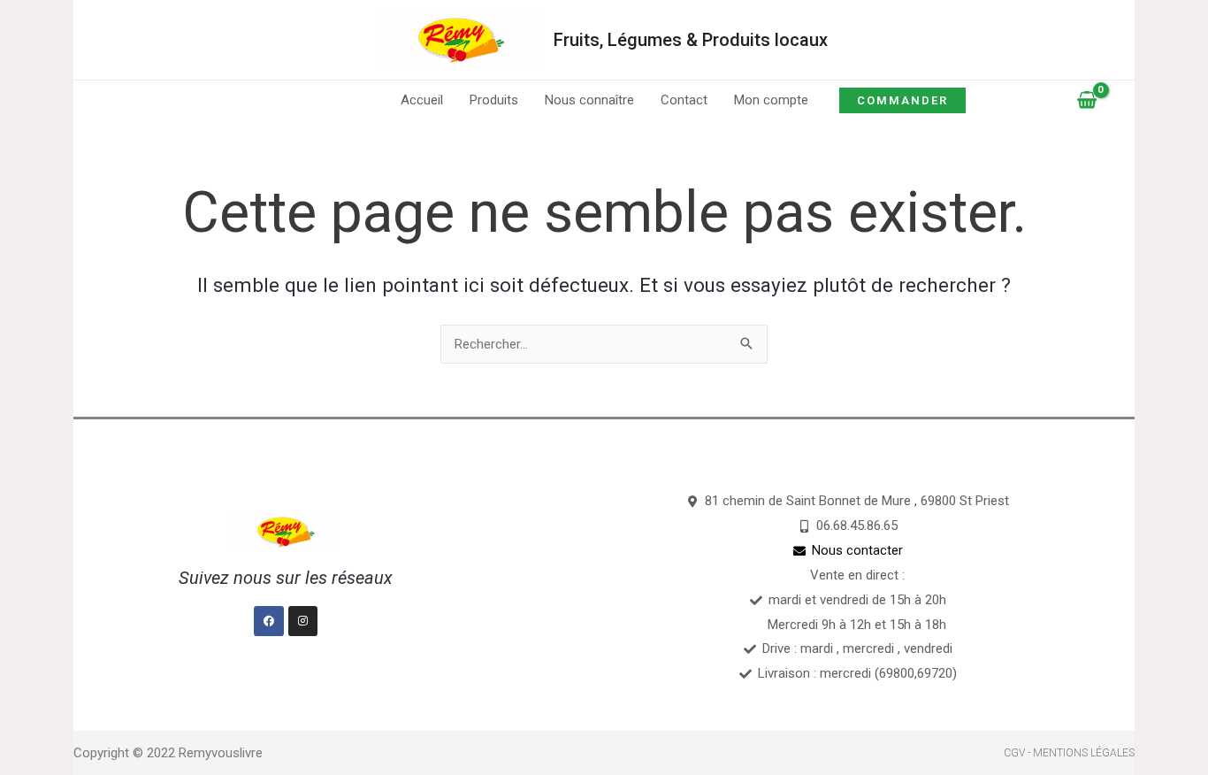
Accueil (422, 100)
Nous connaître (589, 100)
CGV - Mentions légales (1069, 753)
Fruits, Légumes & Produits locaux (691, 39)
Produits (494, 100)
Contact (684, 100)
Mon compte (771, 100)
